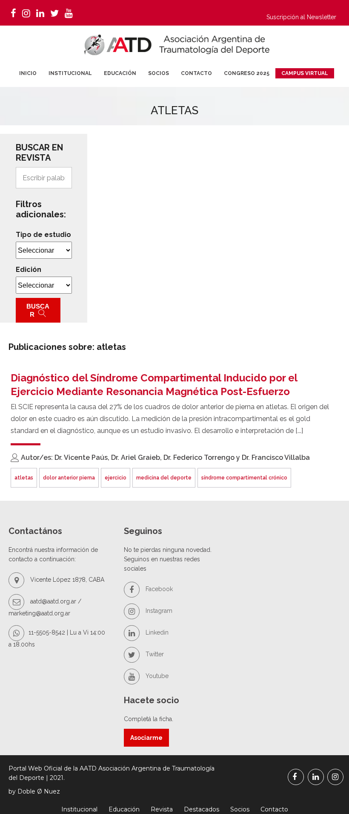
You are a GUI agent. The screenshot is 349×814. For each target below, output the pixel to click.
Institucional (70, 73)
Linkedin (156, 632)
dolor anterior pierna (69, 478)
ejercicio (115, 478)
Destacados (201, 809)
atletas (23, 478)
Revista (162, 809)
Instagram (158, 610)
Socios (158, 73)
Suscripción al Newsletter (301, 17)
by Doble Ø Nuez (34, 791)
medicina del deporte (164, 478)
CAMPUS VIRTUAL (304, 73)
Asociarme (146, 737)
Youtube (156, 676)
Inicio (28, 73)
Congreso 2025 (246, 73)
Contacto (196, 73)
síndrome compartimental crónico (244, 478)
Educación (120, 73)
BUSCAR (37, 310)
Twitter (154, 654)
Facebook (158, 589)
